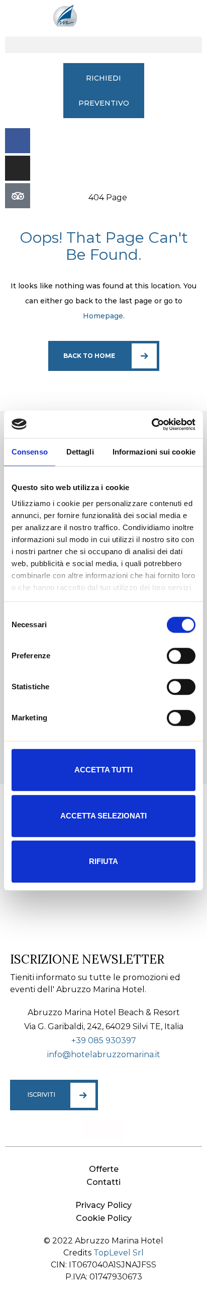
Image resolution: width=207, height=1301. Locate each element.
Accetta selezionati (103, 815)
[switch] (181, 656)
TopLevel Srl (118, 1252)
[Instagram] (17, 168)
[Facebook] (17, 140)
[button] (103, 45)
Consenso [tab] (30, 452)
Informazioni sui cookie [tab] (154, 452)
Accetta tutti (103, 769)
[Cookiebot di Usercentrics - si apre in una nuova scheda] (151, 424)
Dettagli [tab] (80, 452)
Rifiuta (103, 861)
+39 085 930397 (103, 1040)
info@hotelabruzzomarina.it (103, 1054)
